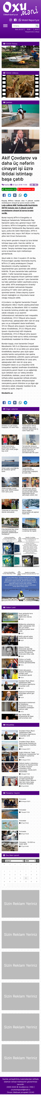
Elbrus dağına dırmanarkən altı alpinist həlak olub (30, 512)
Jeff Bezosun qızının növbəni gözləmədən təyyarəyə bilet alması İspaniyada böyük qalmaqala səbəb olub (30, 492)
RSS (31, 1087)
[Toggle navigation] (5, 25)
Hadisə (7, 185)
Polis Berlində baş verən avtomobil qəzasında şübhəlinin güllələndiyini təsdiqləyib (10, 531)
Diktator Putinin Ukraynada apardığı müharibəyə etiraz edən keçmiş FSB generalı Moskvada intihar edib (27, 650)
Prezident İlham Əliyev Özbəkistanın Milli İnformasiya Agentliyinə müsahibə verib (27, 683)
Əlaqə (37, 32)
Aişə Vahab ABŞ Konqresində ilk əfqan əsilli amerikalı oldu (26, 716)
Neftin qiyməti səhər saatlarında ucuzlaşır (26, 637)
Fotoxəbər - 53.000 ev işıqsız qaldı (27, 843)
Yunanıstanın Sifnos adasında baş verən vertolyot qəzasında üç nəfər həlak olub (30, 428)
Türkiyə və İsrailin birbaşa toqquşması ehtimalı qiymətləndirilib (27, 661)
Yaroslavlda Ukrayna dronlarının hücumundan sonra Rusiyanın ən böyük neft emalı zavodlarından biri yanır (30, 449)
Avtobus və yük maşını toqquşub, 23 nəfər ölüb (10, 426)
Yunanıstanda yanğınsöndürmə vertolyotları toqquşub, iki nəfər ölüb (30, 470)
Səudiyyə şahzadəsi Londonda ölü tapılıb (29, 530)
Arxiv (36, 29)
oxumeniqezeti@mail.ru (20, 1090)
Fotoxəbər (22, 799)
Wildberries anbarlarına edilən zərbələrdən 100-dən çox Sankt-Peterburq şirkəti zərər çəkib (27, 627)
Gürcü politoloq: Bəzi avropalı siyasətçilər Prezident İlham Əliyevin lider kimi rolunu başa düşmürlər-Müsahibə (27, 780)
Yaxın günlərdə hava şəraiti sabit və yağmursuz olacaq (26, 615)
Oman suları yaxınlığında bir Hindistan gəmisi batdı (10, 469)
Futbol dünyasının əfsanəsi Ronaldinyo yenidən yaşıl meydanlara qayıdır (26, 672)
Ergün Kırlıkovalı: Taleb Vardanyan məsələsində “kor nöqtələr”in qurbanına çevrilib (29, 755)
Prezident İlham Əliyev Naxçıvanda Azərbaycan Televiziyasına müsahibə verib (27, 744)
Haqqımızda (29, 32)
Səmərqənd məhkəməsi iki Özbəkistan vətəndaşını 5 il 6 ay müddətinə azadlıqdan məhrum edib (27, 706)
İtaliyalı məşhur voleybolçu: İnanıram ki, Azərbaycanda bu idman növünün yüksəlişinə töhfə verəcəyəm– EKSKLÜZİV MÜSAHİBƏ (28, 767)
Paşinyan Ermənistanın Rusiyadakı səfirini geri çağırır (27, 693)
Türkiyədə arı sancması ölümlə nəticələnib (10, 511)
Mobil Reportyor (30, 20)
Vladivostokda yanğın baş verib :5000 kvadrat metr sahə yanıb (10, 490)
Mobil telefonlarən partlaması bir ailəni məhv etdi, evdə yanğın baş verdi (10, 448)
